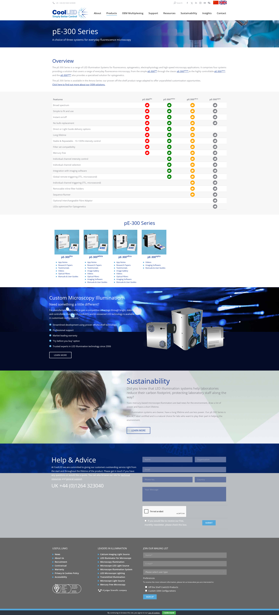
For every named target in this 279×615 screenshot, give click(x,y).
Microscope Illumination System (116, 569)
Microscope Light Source (112, 580)
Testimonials (63, 268)
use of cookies (154, 613)
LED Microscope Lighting (112, 573)
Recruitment (61, 561)
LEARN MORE (60, 355)
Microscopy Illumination (112, 561)
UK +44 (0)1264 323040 (77, 485)
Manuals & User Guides (68, 276)
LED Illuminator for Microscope (115, 558)
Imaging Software (94, 279)
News (57, 554)
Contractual (61, 565)
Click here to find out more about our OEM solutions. (78, 84)
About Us (59, 558)
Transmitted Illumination (112, 577)
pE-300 (152, 71)
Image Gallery (93, 270)
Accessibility (61, 577)
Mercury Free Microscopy (112, 584)
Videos (61, 270)
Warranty (59, 569)
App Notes (62, 262)
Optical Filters (64, 273)
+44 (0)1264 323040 (67, 3)
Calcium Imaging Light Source (115, 554)
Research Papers (65, 265)
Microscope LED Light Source (114, 565)
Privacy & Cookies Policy (67, 573)
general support (74, 478)
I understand (169, 613)
